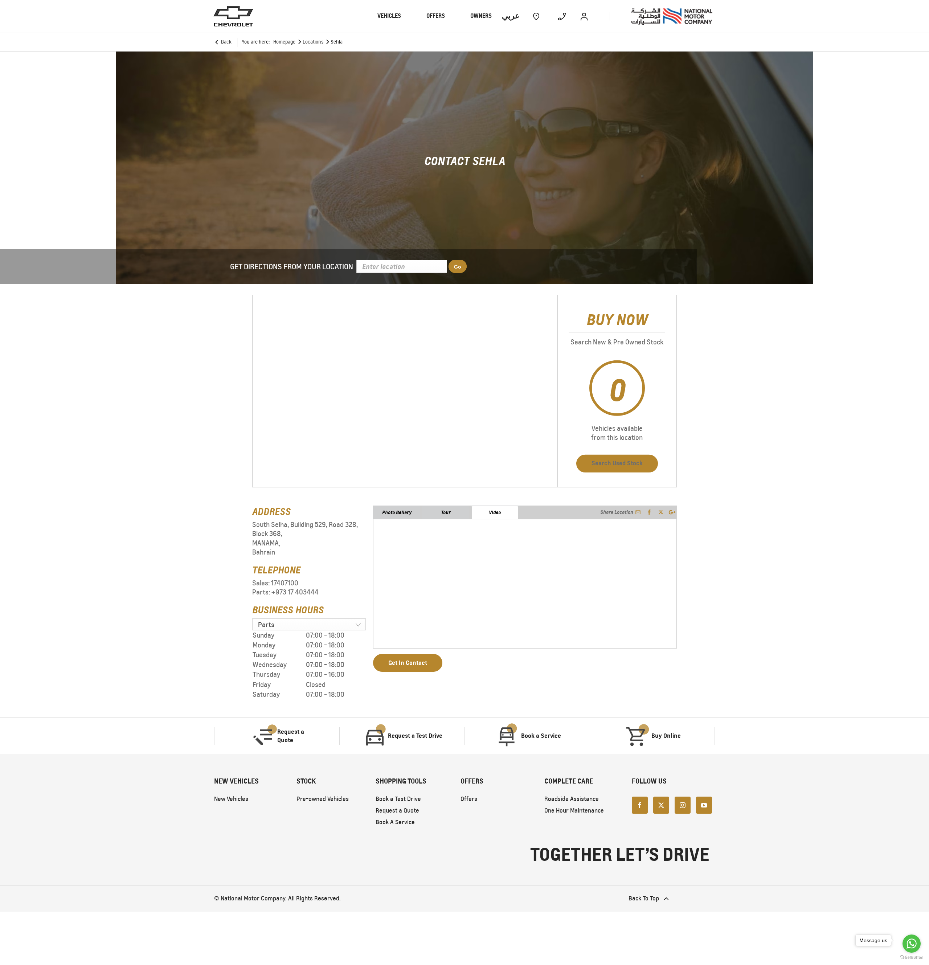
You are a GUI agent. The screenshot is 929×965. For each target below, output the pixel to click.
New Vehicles (231, 799)
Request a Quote (397, 810)
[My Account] (584, 16)
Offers (469, 799)
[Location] (536, 16)
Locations (313, 42)
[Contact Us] (562, 16)
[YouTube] (704, 804)
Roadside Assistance (571, 799)
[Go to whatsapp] (912, 944)
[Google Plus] (672, 512)
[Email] (638, 512)
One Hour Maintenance (574, 810)
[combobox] (309, 624)
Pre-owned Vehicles (322, 799)
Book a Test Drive (398, 799)
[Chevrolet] (233, 16)
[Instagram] (683, 804)
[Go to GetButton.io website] (911, 957)
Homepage (284, 42)
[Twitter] (661, 804)
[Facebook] (640, 804)
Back (226, 42)
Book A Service (395, 822)
